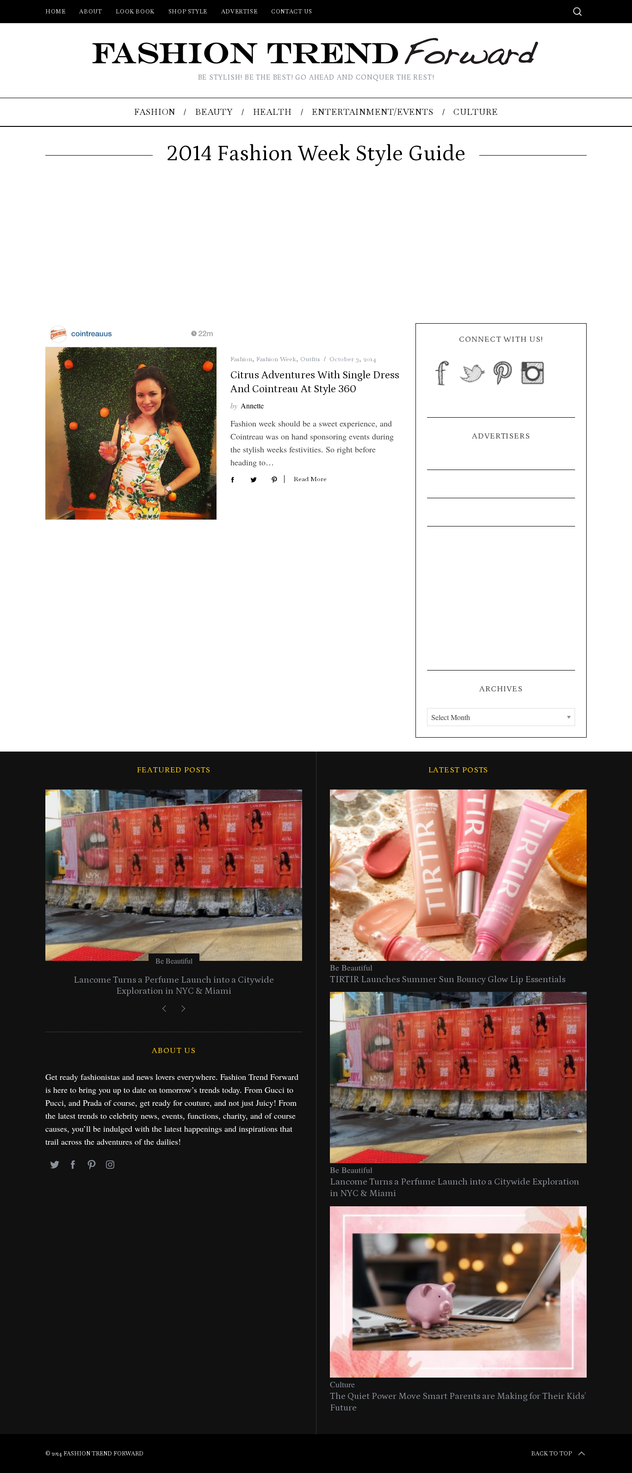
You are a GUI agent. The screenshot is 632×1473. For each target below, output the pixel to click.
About (90, 11)
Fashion (241, 359)
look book (135, 11)
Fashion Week (276, 359)
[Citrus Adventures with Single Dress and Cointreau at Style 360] (131, 421)
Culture (342, 1384)
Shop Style (187, 11)
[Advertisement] (316, 254)
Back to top (551, 1453)
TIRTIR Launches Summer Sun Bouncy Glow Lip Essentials (447, 979)
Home (55, 11)
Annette (252, 405)
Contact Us (291, 11)
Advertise (239, 11)
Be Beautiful (173, 960)
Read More (310, 479)
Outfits (310, 359)
